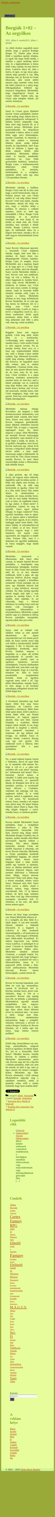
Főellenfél (16, 1264)
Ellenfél (15, 1243)
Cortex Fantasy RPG (16, 1221)
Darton (12, 1234)
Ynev (13, 1378)
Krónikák (13, 1299)
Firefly (12, 1262)
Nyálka (12, 1319)
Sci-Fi (13, 1334)
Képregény (13, 1304)
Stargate (13, 1340)
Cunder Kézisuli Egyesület (14, 1447)
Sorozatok (28, 1095)
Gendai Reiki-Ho (13, 1455)
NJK (11, 1316)
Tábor (12, 1362)
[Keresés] (12, 1399)
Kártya (12, 1301)
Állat (12, 1381)
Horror (14, 1276)
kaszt (11, 1293)
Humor (12, 1283)
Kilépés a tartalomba (10, 2)
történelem (27, 1098)
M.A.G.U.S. (18, 1307)
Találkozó (15, 1347)
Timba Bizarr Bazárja (30, 1469)
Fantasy (16, 1255)
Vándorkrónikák (16, 1367)
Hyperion (13, 1285)
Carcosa (13, 1213)
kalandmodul (15, 1288)
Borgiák (17, 1098)
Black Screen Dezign (13, 1431)
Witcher (13, 1375)
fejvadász (13, 1259)
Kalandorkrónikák (16, 1291)
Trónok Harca (13, 1352)
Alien (13, 1204)
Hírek (20, 1095)
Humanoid (14, 1280)
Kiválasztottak (15, 1296)
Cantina (12, 1211)
